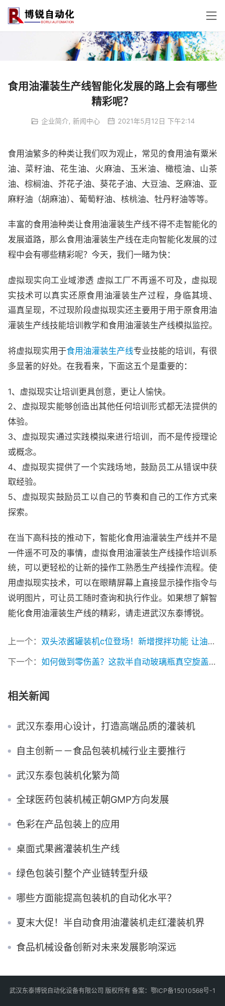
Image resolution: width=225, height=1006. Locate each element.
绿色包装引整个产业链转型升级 (82, 873)
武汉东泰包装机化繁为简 (68, 775)
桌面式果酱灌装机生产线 (68, 849)
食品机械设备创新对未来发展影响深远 (96, 947)
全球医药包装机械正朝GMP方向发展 (92, 800)
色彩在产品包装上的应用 (68, 824)
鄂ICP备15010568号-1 (183, 990)
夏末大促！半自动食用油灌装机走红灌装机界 (110, 923)
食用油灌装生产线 (99, 350)
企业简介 (55, 121)
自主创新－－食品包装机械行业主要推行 (101, 751)
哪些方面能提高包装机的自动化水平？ (96, 898)
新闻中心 (86, 121)
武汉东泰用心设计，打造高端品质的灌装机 (105, 726)
